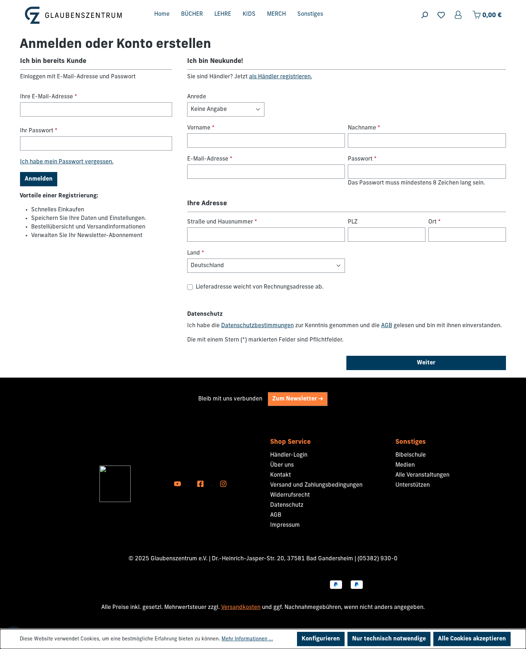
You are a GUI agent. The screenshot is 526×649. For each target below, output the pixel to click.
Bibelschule (410, 455)
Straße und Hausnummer (222, 222)
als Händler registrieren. (280, 77)
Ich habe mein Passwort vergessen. (66, 162)
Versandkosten (240, 607)
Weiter (426, 363)
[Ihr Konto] (459, 15)
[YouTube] (178, 484)
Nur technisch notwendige (389, 639)
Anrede (196, 97)
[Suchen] (424, 15)
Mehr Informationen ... (247, 639)
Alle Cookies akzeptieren (472, 639)
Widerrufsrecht (290, 495)
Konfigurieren (321, 639)
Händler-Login (288, 455)
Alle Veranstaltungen (422, 475)
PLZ (352, 222)
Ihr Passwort (39, 131)
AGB (386, 326)
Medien (405, 465)
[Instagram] (223, 484)
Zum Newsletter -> (297, 399)
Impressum (285, 525)
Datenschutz (286, 505)
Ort (434, 222)
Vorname (201, 128)
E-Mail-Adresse (210, 159)
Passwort (362, 159)
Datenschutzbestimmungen (257, 326)
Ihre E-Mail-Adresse (48, 97)
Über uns (282, 465)
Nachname (364, 128)
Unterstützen (412, 485)
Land (195, 253)
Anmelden (39, 179)
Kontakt (280, 475)
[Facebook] (201, 484)
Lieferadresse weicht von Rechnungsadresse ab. (259, 287)
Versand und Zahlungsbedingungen (316, 485)
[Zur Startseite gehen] (73, 15)
